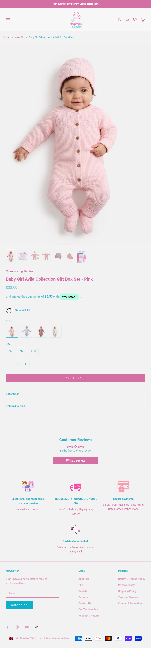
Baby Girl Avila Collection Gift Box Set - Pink (51, 37)
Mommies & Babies (19, 271)
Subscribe (19, 605)
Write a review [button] (75, 460)
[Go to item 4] (46, 256)
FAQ (80, 585)
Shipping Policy (127, 591)
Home (6, 37)
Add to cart (75, 378)
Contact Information (130, 603)
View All (19, 37)
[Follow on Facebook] (8, 627)
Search (82, 591)
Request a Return (88, 615)
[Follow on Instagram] (17, 627)
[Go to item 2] (23, 256)
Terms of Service (128, 597)
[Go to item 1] (11, 256)
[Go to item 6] (70, 256)
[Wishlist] (135, 20)
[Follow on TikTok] (36, 627)
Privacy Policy (126, 585)
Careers (83, 597)
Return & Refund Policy (131, 578)
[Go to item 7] (82, 256)
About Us (83, 578)
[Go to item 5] (58, 256)
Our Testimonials (88, 609)
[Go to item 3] (34, 256)
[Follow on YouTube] (27, 627)
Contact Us (84, 603)
